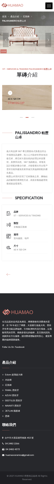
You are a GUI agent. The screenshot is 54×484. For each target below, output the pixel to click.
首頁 (4, 16)
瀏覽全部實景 (3, 51)
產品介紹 (14, 16)
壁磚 (7, 416)
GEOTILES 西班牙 (13, 400)
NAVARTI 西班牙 (13, 405)
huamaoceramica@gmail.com (20, 455)
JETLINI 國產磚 (12, 411)
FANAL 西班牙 (12, 390)
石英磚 (26, 16)
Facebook (19, 347)
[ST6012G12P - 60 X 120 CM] (10, 93)
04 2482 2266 (12, 443)
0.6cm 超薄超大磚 (13, 374)
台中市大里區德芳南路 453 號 (19, 438)
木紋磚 (8, 380)
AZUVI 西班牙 (12, 395)
